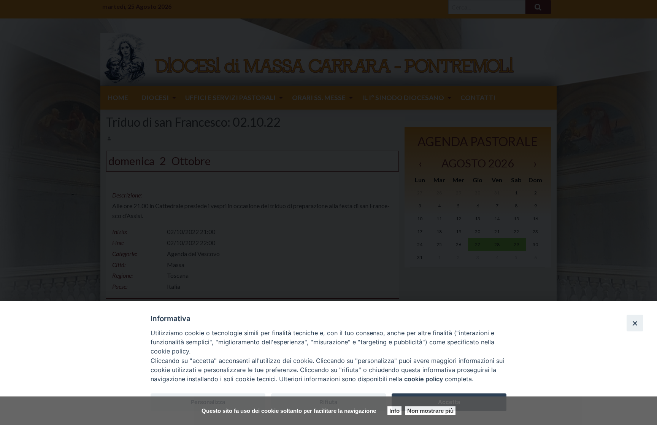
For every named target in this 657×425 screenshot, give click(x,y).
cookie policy (423, 379)
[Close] (635, 323)
